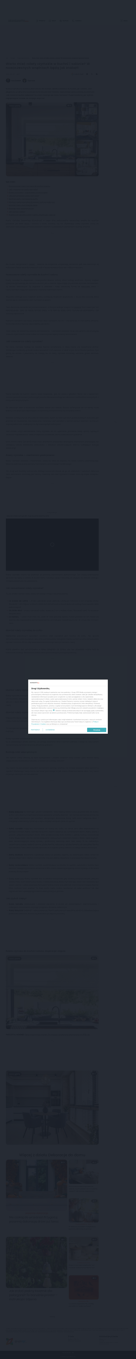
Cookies (43, 724)
